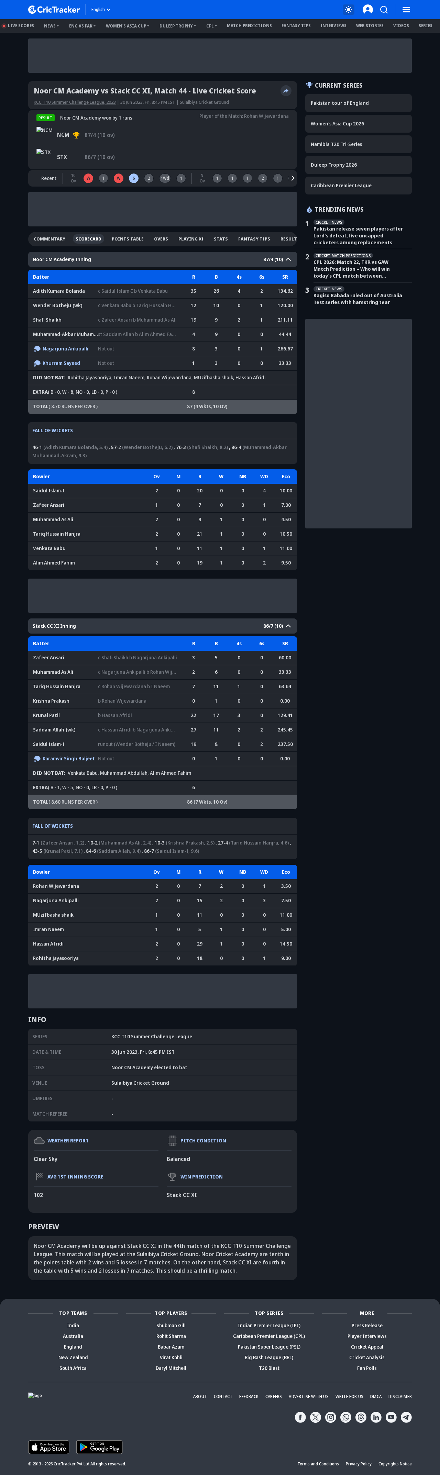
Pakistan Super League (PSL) (269, 1346)
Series (425, 26)
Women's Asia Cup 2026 (337, 123)
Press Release (367, 1325)
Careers (273, 1396)
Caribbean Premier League (341, 185)
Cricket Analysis (367, 1357)
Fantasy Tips (296, 26)
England (73, 1346)
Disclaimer (400, 1396)
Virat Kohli (171, 1357)
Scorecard (88, 239)
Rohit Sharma (171, 1336)
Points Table (128, 239)
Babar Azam (171, 1346)
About (200, 1396)
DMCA (376, 1396)
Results (290, 239)
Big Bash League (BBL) (269, 1357)
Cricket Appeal (367, 1346)
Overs (161, 239)
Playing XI (191, 239)
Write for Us (349, 1396)
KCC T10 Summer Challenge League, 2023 (75, 102)
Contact (223, 1396)
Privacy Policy (359, 1464)
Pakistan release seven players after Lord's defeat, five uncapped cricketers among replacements (358, 235)
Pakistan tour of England (340, 103)
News (50, 26)
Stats (221, 239)
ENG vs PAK (80, 26)
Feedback (248, 1396)
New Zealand (73, 1357)
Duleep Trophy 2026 (334, 164)
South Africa (73, 1368)
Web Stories (370, 26)
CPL (210, 26)
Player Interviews (367, 1336)
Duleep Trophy (176, 26)
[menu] (406, 9)
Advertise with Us (308, 1396)
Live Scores (21, 26)
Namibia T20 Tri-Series (336, 144)
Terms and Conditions (318, 1464)
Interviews (333, 26)
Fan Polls (367, 1368)
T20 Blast (269, 1368)
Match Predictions (249, 26)
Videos (401, 26)
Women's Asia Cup (126, 26)
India (73, 1325)
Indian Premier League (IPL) (269, 1325)
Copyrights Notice (395, 1464)
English (98, 9)
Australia (73, 1336)
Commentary (49, 239)
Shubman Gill (171, 1325)
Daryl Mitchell (171, 1368)
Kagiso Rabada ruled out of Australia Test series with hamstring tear (358, 298)
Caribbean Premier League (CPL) (269, 1336)
